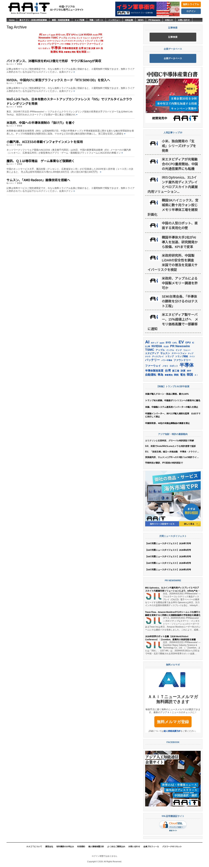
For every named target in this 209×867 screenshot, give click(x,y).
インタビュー (114, 19)
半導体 (56, 48)
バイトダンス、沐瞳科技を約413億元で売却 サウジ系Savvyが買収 (54, 60)
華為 (61, 51)
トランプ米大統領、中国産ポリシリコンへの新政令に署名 (172, 400)
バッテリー (53, 43)
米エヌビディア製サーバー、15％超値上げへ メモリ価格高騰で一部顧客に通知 (173, 321)
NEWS (140, 19)
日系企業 (129, 19)
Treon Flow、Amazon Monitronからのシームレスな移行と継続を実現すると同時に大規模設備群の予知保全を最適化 (172, 613)
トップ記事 (79, 19)
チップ (64, 41)
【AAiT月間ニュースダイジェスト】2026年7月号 (168, 543)
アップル (63, 38)
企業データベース (173, 58)
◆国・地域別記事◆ (61, 19)
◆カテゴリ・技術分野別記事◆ (33, 19)
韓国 (83, 51)
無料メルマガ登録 (173, 722)
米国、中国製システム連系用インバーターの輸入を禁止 (171, 406)
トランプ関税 (181, 356)
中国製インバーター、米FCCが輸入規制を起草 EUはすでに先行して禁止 (172, 415)
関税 (74, 52)
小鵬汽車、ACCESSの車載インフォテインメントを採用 (45, 141)
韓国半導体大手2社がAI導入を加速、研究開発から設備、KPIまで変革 (180, 242)
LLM (81, 35)
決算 (93, 48)
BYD (58, 34)
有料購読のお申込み (65, 846)
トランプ (89, 41)
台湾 (81, 48)
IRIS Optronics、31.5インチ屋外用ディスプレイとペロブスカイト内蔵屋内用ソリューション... (173, 184)
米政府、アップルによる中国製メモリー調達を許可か (180, 283)
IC (77, 35)
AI (40, 34)
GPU (73, 34)
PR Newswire (154, 19)
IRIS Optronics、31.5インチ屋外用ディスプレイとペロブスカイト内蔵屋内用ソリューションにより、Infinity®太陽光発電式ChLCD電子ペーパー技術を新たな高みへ (172, 589)
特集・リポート (96, 19)
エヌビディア (97, 38)
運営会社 (49, 846)
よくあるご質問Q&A (116, 846)
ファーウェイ (93, 43)
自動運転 (150, 374)
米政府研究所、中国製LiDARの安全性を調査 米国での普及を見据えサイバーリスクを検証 (173, 262)
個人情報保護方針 (171, 731)
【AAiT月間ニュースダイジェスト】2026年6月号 (168, 549)
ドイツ (43, 44)
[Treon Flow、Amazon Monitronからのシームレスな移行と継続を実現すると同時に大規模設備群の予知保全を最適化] (153, 620)
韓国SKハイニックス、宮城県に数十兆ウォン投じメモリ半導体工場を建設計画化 (173, 207)
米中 (98, 48)
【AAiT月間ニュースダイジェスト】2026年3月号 (168, 569)
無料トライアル (191, 4)
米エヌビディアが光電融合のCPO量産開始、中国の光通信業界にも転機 (180, 164)
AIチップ (46, 35)
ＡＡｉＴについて (34, 846)
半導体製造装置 (70, 48)
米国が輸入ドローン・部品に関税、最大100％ (167, 393)
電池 (78, 52)
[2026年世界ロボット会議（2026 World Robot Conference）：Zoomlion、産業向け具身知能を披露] (153, 645)
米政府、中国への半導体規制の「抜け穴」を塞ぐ (41, 122)
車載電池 (67, 52)
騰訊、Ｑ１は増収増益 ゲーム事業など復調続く (41, 160)
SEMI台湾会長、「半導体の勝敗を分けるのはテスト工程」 (180, 301)
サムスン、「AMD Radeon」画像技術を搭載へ (38, 180)
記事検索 (172, 37)
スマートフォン (54, 41)
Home (11, 19)
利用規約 (81, 846)
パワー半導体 (65, 44)
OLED (95, 35)
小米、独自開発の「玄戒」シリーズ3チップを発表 (179, 146)
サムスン (42, 41)
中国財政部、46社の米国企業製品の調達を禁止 (167, 423)
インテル (72, 38)
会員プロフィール (151, 846)
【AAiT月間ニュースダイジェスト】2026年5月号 (168, 556)
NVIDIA (88, 34)
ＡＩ (89, 52)
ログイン (191, 11)
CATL (63, 35)
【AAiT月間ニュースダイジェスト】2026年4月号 (168, 562)
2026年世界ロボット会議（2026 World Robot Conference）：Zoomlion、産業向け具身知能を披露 (170, 638)
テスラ (70, 41)
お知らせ (169, 19)
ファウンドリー (78, 44)
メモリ (165, 366)
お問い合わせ (184, 19)
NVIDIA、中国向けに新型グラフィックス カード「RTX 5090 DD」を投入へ (58, 80)
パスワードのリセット (172, 846)
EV (68, 34)
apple (53, 35)
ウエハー (86, 38)
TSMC (54, 37)
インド (79, 38)
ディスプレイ (78, 41)
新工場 (87, 48)
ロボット (46, 48)
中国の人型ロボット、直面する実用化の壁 (180, 225)
